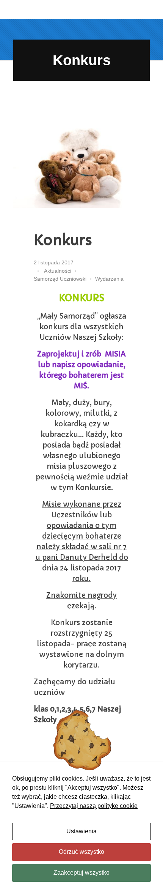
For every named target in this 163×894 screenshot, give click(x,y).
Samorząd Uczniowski (60, 279)
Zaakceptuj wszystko (81, 872)
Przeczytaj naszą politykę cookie (94, 806)
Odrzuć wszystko (81, 851)
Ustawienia (81, 831)
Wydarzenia (109, 279)
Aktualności (57, 271)
